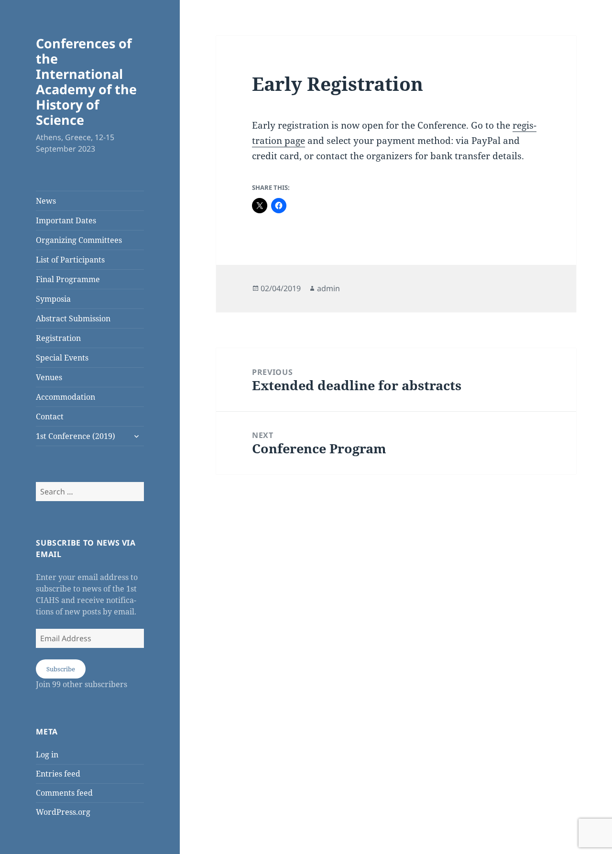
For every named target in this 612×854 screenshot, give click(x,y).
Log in (47, 754)
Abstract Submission (73, 318)
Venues (49, 377)
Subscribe (60, 669)
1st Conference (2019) (75, 436)
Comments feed (64, 793)
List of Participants (70, 259)
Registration (58, 338)
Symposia (53, 299)
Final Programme (68, 279)
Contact (50, 416)
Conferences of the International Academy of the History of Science (86, 81)
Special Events (62, 357)
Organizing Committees (79, 240)
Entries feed (58, 773)
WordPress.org (63, 812)
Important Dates (66, 220)
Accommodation (65, 397)
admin (328, 288)
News (46, 201)
